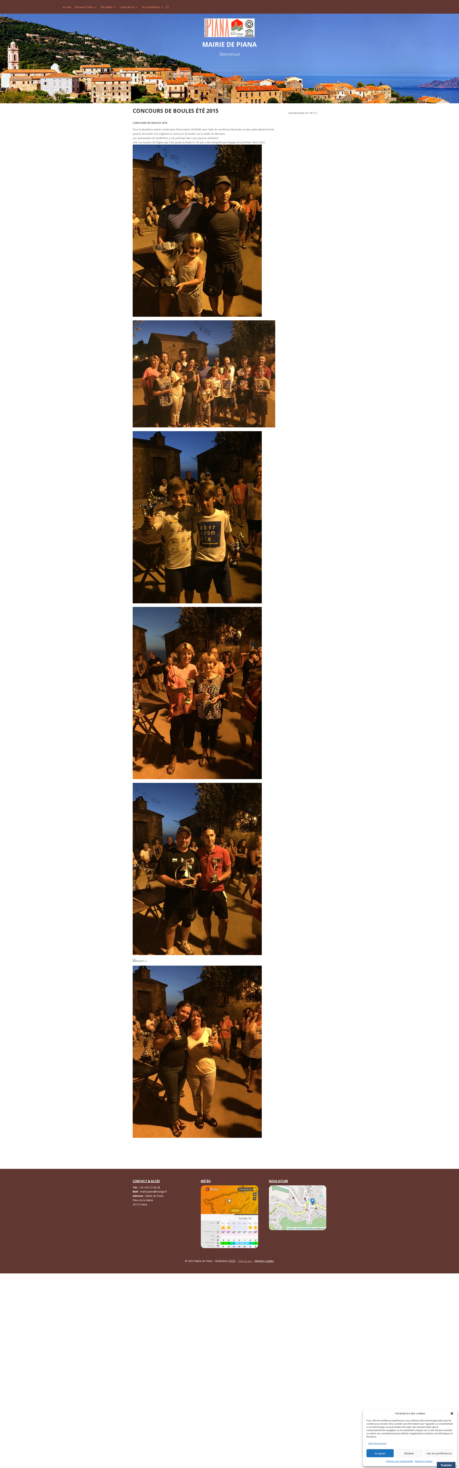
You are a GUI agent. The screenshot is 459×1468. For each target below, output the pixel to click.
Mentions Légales (423, 1461)
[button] (452, 1413)
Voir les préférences (439, 1453)
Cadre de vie (127, 7)
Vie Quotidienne (151, 7)
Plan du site (245, 1261)
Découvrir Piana (84, 7)
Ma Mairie (106, 7)
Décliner (409, 1453)
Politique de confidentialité (399, 1461)
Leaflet (291, 1228)
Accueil (67, 7)
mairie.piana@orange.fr (153, 1191)
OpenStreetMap (306, 1228)
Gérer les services (377, 1443)
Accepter (380, 1453)
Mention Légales (264, 1261)
